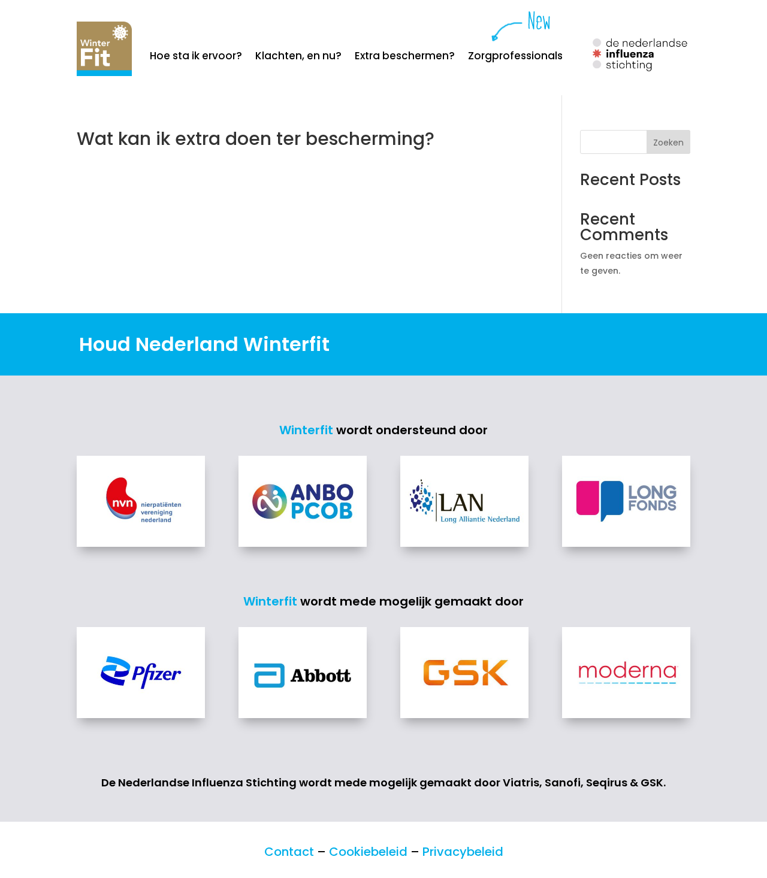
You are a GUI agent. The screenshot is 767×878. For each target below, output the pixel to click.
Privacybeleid (462, 851)
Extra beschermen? (405, 57)
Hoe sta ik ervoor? (196, 57)
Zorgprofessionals (515, 57)
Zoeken (668, 143)
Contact (289, 851)
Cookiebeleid (368, 851)
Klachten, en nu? (298, 57)
